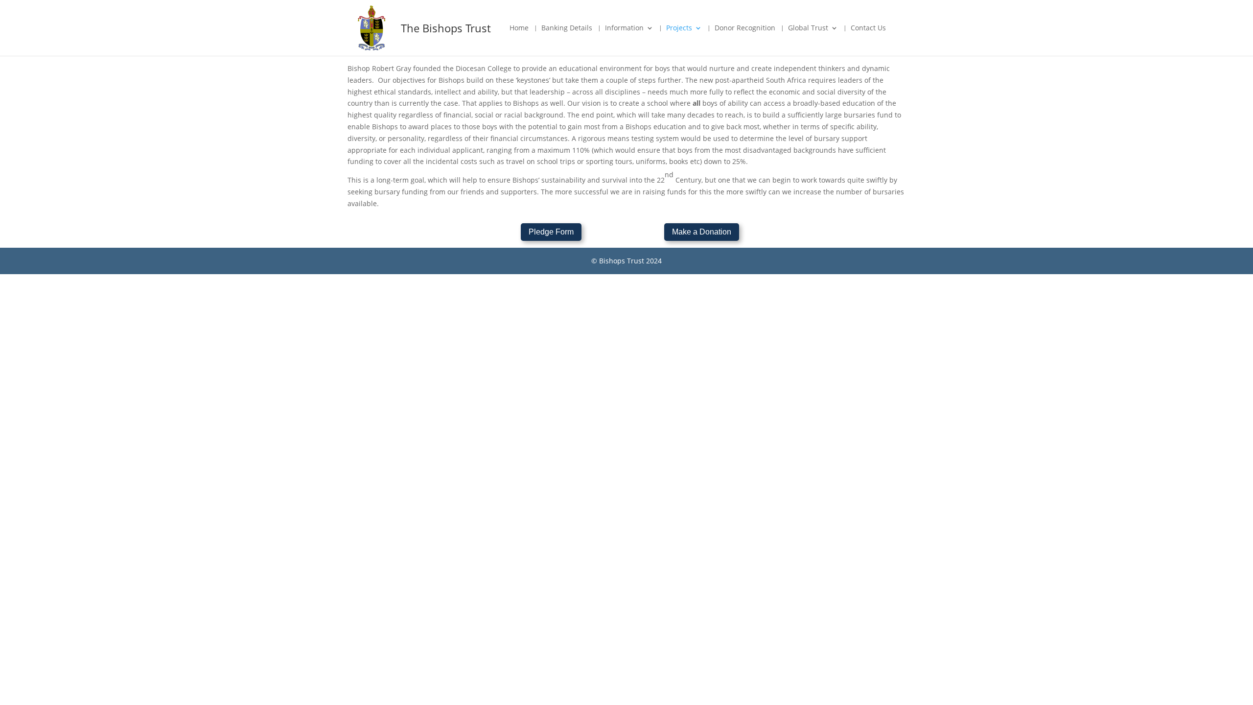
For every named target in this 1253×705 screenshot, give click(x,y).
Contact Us (868, 28)
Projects (679, 28)
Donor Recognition (745, 28)
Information (624, 28)
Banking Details (566, 28)
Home (519, 28)
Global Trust (808, 28)
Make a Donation (701, 232)
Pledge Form (551, 232)
